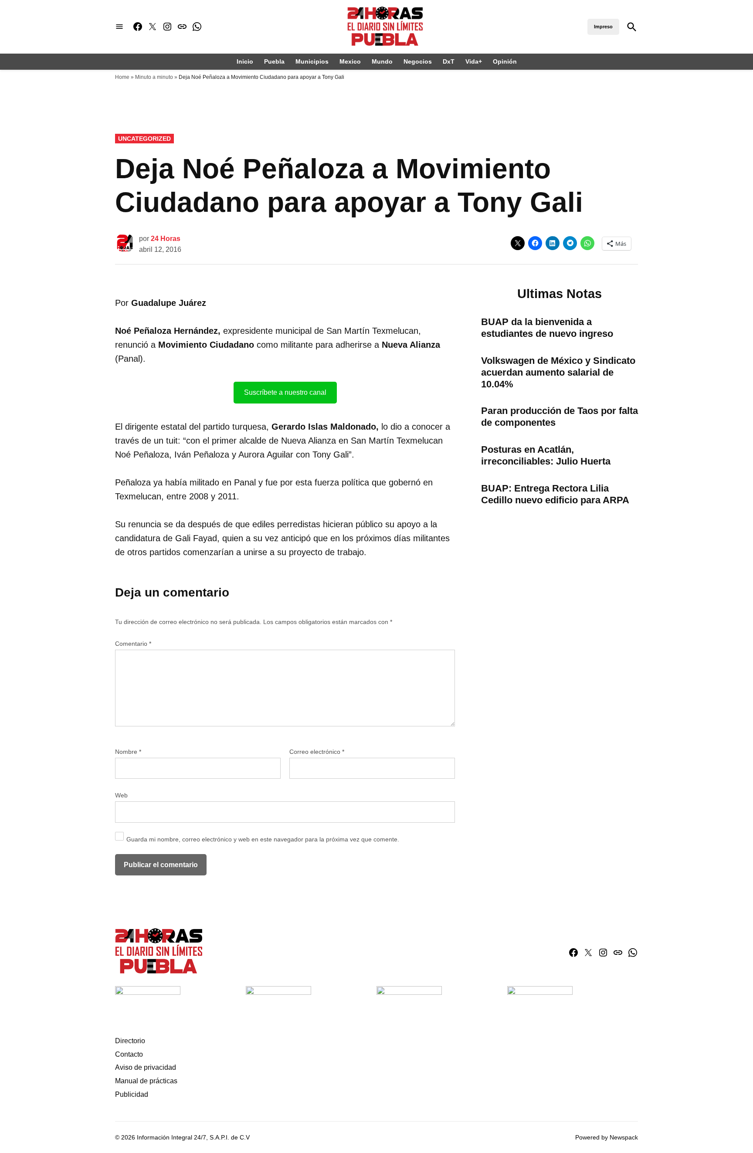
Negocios (418, 61)
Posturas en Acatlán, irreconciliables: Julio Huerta (546, 455)
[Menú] (119, 26)
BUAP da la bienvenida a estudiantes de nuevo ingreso (547, 327)
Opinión (505, 61)
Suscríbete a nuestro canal (285, 392)
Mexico (350, 61)
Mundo (382, 61)
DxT (449, 61)
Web (121, 795)
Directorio (130, 1040)
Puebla (274, 61)
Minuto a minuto (154, 77)
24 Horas (165, 238)
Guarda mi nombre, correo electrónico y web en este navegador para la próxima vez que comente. (262, 839)
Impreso (603, 26)
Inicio (245, 61)
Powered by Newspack (606, 1137)
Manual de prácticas (146, 1081)
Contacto (129, 1054)
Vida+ (473, 61)
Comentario (133, 643)
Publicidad (131, 1094)
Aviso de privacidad (145, 1067)
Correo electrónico (316, 751)
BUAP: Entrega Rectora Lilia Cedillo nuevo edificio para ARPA (555, 494)
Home (122, 77)
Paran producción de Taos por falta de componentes (559, 416)
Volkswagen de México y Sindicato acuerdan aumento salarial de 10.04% (558, 372)
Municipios (312, 61)
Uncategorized (144, 138)
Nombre (128, 751)
